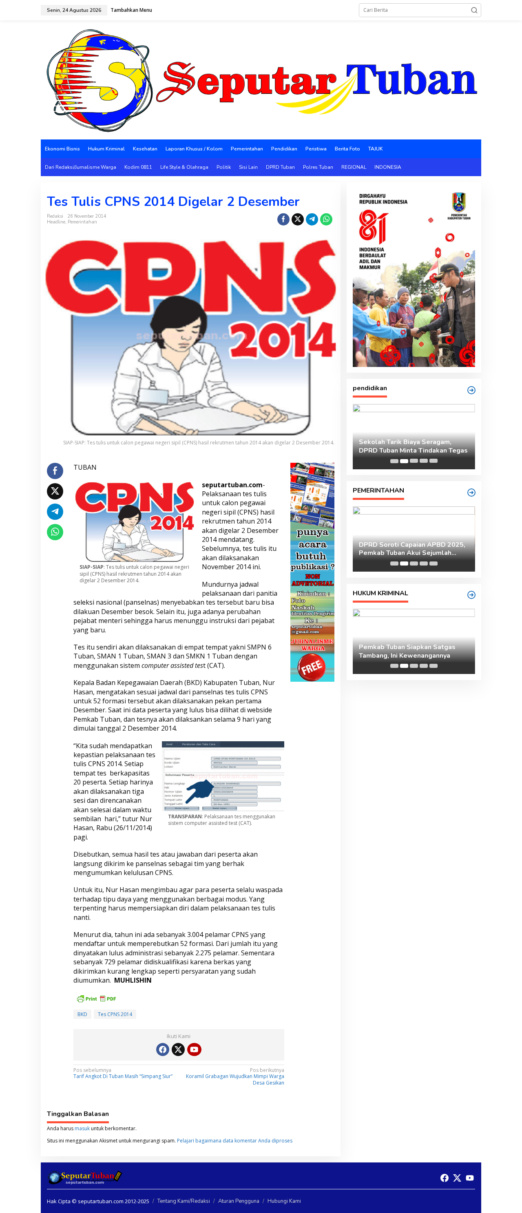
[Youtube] (194, 1049)
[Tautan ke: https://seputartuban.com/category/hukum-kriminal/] (471, 595)
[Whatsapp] (326, 219)
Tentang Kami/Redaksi (183, 1201)
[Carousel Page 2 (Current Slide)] (404, 461)
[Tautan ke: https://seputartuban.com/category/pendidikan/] (471, 390)
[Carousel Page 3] (414, 461)
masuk (82, 1128)
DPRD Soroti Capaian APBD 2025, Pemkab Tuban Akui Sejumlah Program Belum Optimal (412, 549)
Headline (56, 222)
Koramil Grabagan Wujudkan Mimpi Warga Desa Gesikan (235, 1076)
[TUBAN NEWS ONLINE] (261, 79)
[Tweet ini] (298, 219)
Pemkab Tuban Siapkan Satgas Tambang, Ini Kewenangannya (407, 651)
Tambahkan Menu (131, 10)
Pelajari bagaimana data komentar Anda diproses (234, 1140)
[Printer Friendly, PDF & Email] (96, 997)
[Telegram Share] (312, 219)
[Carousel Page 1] (394, 461)
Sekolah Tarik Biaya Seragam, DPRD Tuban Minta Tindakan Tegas (413, 446)
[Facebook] (162, 1049)
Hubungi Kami (284, 1201)
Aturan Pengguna (238, 1201)
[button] (474, 10)
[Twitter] (178, 1049)
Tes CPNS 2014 (115, 1014)
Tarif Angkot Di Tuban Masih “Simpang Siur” (123, 1073)
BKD (82, 1014)
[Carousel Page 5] (433, 461)
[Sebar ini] (283, 219)
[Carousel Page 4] (424, 461)
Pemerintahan (82, 222)
